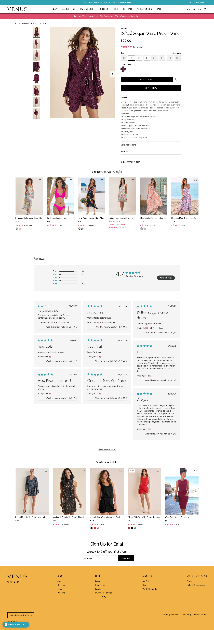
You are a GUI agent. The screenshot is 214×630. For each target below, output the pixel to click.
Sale (159, 9)
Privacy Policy (186, 615)
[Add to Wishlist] (177, 79)
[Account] (188, 9)
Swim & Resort (87, 9)
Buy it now (151, 88)
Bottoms (127, 9)
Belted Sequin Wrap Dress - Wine (34, 23)
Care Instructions (128, 145)
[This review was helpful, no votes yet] (70, 361)
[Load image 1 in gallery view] (82, 72)
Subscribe (126, 558)
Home (17, 23)
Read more (143, 424)
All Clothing (68, 9)
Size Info (99, 589)
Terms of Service (200, 615)
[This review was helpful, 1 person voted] (70, 327)
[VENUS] (17, 9)
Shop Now (133, 3)
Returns (124, 151)
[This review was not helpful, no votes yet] (74, 361)
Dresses (104, 9)
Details (124, 97)
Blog (144, 585)
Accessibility (100, 597)
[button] (15, 625)
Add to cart (147, 79)
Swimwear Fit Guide (103, 593)
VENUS (124, 28)
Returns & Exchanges (196, 585)
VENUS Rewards (149, 589)
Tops (115, 9)
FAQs (97, 581)
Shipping (190, 581)
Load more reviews (107, 449)
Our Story (146, 581)
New (54, 9)
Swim (59, 581)
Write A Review (166, 278)
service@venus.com (170, 615)
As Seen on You (144, 9)
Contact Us (100, 585)
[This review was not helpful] (74, 327)
